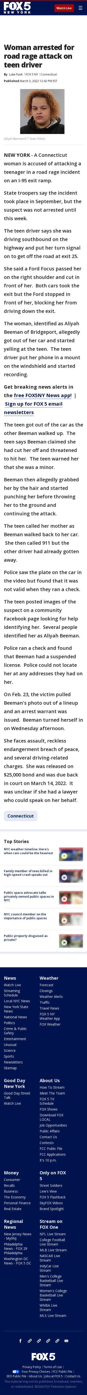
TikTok (39, 1341)
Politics (9, 1022)
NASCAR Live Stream (50, 1257)
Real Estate (13, 1208)
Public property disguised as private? (26, 938)
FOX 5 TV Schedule (47, 1101)
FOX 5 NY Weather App (50, 1016)
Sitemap (10, 1068)
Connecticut (49, 74)
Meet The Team (52, 1093)
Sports (9, 1056)
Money (11, 1173)
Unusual (10, 1044)
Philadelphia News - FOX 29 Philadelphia (15, 1248)
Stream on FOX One (51, 1224)
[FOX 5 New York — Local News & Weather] (18, 8)
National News (15, 1017)
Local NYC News (17, 1001)
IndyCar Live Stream (49, 1268)
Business (11, 1191)
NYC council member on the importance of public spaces (25, 916)
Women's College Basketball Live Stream (53, 1295)
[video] (71, 854)
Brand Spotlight (52, 1208)
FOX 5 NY (32, 74)
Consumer (12, 1179)
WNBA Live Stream (48, 1307)
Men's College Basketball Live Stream (51, 1280)
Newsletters (13, 1062)
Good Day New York (14, 1083)
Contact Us (48, 1137)
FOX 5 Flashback (52, 1197)
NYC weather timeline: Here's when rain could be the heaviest (28, 851)
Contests (47, 1142)
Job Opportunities (53, 1125)
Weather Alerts (51, 996)
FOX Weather (50, 1024)
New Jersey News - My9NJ (17, 1236)
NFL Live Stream (53, 1234)
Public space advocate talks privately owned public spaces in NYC (29, 896)
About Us (50, 1080)
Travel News (49, 1008)
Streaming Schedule (12, 992)
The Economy (15, 1197)
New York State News (16, 1008)
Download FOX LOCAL (51, 1117)
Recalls (9, 1185)
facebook (20, 1341)
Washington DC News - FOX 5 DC (17, 1260)
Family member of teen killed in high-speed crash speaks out (28, 873)
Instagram (30, 1341)
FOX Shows (49, 1109)
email (66, 1341)
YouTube (48, 1341)
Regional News (13, 1224)
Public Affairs (50, 1131)
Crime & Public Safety (15, 1030)
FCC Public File (51, 1148)
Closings (46, 990)
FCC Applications (53, 1154)
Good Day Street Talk (17, 1095)
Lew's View (48, 1191)
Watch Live (64, 8)
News (10, 978)
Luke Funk (15, 74)
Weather (49, 978)
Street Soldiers (51, 1185)
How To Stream (52, 1087)
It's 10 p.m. (48, 1160)
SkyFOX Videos (51, 1203)
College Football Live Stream (52, 1241)
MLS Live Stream (53, 1315)
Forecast (46, 985)
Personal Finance (17, 1203)
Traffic (45, 1002)
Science (10, 1050)
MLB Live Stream (53, 1250)
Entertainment (15, 1038)
